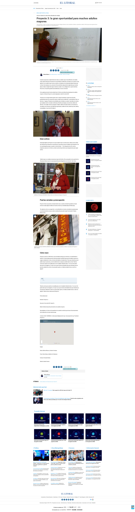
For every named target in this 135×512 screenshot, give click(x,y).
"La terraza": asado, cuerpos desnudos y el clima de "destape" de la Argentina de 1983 (94, 91)
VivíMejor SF (76, 497)
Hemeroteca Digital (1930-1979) (46, 502)
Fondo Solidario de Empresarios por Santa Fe (48, 381)
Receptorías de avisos (56, 502)
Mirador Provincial (70, 497)
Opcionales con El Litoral (86, 502)
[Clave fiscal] (132, 508)
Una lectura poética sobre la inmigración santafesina (94, 86)
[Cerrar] (73, 72)
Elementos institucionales (77, 502)
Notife (87, 497)
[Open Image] (35, 30)
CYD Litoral (60, 497)
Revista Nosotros (49, 497)
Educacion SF (91, 497)
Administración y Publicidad (66, 502)
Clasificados (55, 497)
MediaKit (93, 502)
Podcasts (64, 497)
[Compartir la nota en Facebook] (51, 70)
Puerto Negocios (82, 497)
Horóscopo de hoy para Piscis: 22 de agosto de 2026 (93, 98)
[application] (56, 124)
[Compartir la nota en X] (53, 70)
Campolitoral (43, 497)
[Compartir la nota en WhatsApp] (56, 70)
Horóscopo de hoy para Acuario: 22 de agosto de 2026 (94, 102)
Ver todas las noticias (90, 105)
